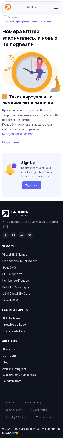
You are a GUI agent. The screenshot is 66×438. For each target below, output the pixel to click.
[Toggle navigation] (56, 7)
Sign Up (30, 185)
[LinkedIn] (21, 235)
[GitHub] (13, 235)
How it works (39, 410)
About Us (8, 349)
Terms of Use (44, 417)
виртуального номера (17, 134)
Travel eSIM (10, 300)
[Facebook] (5, 235)
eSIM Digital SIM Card (16, 294)
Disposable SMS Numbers (19, 261)
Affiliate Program (14, 369)
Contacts (9, 356)
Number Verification (15, 280)
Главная (13, 17)
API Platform (11, 318)
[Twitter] (29, 235)
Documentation (13, 331)
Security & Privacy (15, 417)
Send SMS (9, 267)
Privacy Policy (33, 402)
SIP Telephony (12, 274)
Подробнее (10, 142)
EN (31, 7)
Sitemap (10, 402)
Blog (5, 362)
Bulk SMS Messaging (16, 287)
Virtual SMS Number (15, 254)
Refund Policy (13, 410)
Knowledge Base (14, 324)
